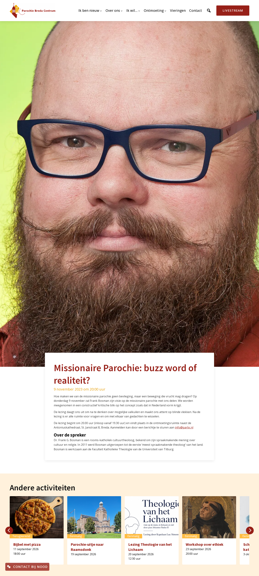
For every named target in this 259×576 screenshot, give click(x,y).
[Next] (250, 530)
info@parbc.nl (184, 427)
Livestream (233, 10)
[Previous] (9, 530)
